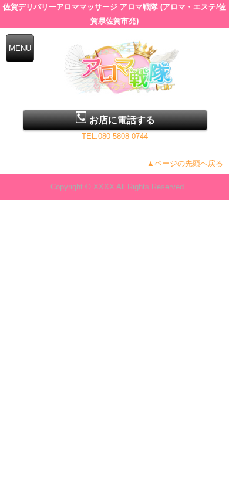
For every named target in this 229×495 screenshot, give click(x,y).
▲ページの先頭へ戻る (185, 163)
